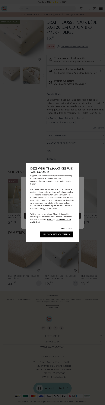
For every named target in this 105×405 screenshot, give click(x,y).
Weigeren (66, 228)
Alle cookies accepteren (56, 234)
